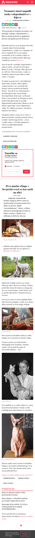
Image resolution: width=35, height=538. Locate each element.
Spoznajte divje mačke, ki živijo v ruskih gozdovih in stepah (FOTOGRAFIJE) (15, 506)
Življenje (17, 195)
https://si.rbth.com (13, 251)
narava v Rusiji (23, 478)
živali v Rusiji (8, 483)
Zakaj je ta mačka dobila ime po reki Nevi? (17, 475)
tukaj (10, 535)
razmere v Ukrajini (10, 136)
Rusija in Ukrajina (10, 141)
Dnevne (17, 166)
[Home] (3, 2)
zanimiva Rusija (9, 478)
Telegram (23, 28)
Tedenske (9, 166)
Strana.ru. (20, 60)
